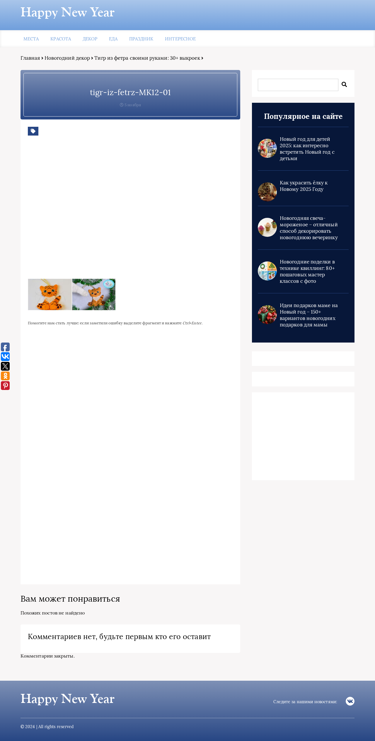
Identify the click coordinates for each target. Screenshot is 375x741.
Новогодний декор (67, 58)
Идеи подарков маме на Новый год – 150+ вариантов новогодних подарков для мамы (309, 315)
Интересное (180, 39)
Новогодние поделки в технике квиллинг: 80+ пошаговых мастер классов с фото (307, 271)
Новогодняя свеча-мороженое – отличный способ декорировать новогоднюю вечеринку (309, 228)
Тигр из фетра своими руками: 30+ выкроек (147, 58)
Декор (90, 39)
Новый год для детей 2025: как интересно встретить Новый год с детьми (307, 149)
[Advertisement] (113, 211)
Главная (30, 58)
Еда (113, 39)
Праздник (141, 39)
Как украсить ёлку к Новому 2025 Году (304, 185)
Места (31, 39)
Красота (60, 39)
